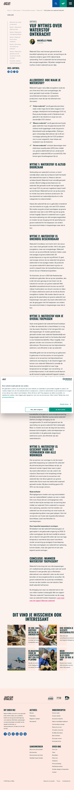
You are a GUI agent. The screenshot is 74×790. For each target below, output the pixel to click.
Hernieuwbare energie (29, 10)
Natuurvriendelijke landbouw (60, 721)
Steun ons (55, 758)
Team (53, 752)
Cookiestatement (66, 781)
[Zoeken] (56, 3)
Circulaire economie (57, 730)
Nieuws (32, 713)
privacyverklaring (8, 397)
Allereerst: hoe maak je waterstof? (15, 23)
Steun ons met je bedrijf (36, 749)
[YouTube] (21, 735)
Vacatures (55, 760)
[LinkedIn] (8, 72)
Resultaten (55, 755)
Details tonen (64, 404)
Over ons (54, 749)
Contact (54, 772)
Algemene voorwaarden (49, 781)
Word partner (33, 752)
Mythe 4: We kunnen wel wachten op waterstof (15, 46)
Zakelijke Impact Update (36, 758)
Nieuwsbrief (33, 721)
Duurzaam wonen (57, 738)
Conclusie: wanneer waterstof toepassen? (16, 62)
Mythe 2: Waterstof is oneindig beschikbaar (15, 33)
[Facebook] (14, 72)
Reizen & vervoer (57, 727)
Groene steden (56, 716)
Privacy (58, 781)
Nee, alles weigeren (37, 409)
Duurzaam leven (56, 741)
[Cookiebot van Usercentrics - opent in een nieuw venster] (64, 379)
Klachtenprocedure (57, 766)
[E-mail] (17, 72)
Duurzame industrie (57, 718)
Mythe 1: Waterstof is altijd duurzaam (15, 28)
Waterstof (39, 10)
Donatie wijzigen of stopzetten (60, 769)
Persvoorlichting (56, 763)
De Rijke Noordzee (57, 733)
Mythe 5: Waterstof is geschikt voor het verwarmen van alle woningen (15, 55)
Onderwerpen (17, 10)
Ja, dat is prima (60, 409)
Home (9, 10)
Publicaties (33, 716)
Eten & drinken (56, 735)
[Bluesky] (11, 72)
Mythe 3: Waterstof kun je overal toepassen (15, 39)
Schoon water (56, 713)
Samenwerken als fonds (36, 755)
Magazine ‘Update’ (35, 718)
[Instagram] (13, 735)
